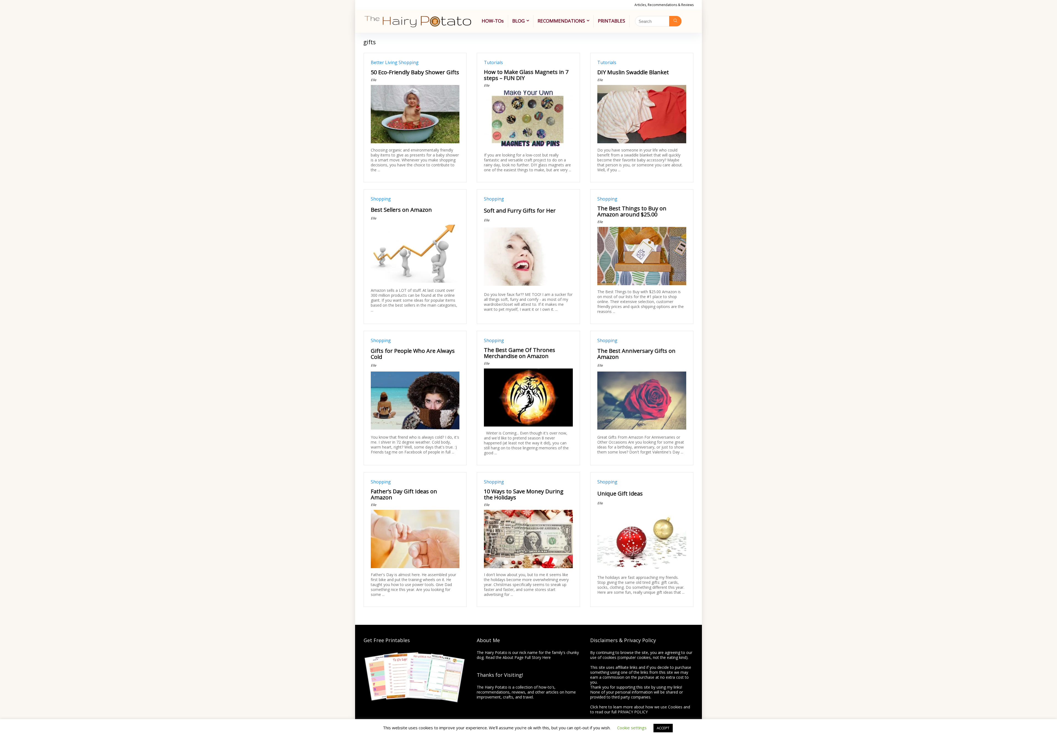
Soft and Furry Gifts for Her (520, 210)
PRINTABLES (611, 21)
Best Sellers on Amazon (401, 209)
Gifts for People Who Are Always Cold (413, 354)
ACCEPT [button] (663, 727)
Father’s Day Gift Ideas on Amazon (404, 494)
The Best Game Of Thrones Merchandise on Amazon (519, 353)
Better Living (384, 62)
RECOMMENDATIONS (561, 21)
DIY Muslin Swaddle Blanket (633, 72)
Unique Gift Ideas (620, 493)
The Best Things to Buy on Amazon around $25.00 (631, 211)
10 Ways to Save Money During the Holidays (523, 494)
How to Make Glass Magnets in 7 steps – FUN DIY (526, 75)
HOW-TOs (493, 21)
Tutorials (493, 62)
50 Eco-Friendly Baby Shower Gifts (415, 72)
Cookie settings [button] (632, 727)
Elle (373, 80)
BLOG (518, 21)
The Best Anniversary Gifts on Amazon (636, 354)
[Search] (675, 21)
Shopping (409, 62)
